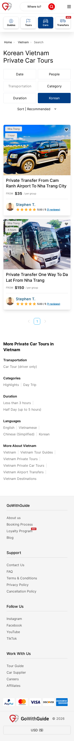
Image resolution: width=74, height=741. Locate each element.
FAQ (10, 571)
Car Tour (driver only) (20, 367)
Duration (20, 98)
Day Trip (29, 385)
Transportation (19, 86)
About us (14, 518)
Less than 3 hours (17, 403)
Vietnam (23, 42)
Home (8, 42)
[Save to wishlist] (66, 129)
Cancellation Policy (21, 591)
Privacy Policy (18, 585)
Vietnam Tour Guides (36, 452)
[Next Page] (45, 321)
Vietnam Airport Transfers (23, 472)
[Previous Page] (28, 321)
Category (54, 86)
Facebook (14, 625)
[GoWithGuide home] (7, 6)
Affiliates (13, 686)
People (54, 74)
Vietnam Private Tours (20, 459)
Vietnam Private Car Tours (23, 465)
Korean (54, 98)
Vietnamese (28, 427)
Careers (13, 679)
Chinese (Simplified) (19, 434)
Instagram (14, 619)
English (8, 427)
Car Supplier (16, 672)
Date (19, 74)
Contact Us (15, 565)
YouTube (13, 632)
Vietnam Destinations (19, 479)
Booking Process (20, 524)
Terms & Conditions (22, 578)
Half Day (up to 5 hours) (22, 409)
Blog (10, 537)
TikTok (12, 638)
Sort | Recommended (33, 109)
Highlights (11, 385)
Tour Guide (15, 666)
